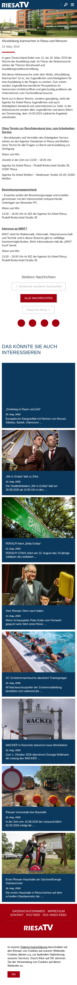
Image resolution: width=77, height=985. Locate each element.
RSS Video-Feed (55, 914)
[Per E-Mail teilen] (55, 323)
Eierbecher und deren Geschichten (40, 286)
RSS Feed (33, 914)
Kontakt (17, 914)
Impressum (56, 911)
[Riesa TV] (15, 4)
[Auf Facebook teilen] (21, 323)
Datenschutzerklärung (34, 947)
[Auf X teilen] (32, 323)
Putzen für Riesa (37, 309)
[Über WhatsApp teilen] (44, 323)
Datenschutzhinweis (28, 911)
